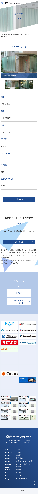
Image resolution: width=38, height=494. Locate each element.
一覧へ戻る (19, 199)
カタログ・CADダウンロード (19, 301)
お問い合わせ (19, 242)
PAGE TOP (35, 483)
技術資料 (19, 293)
